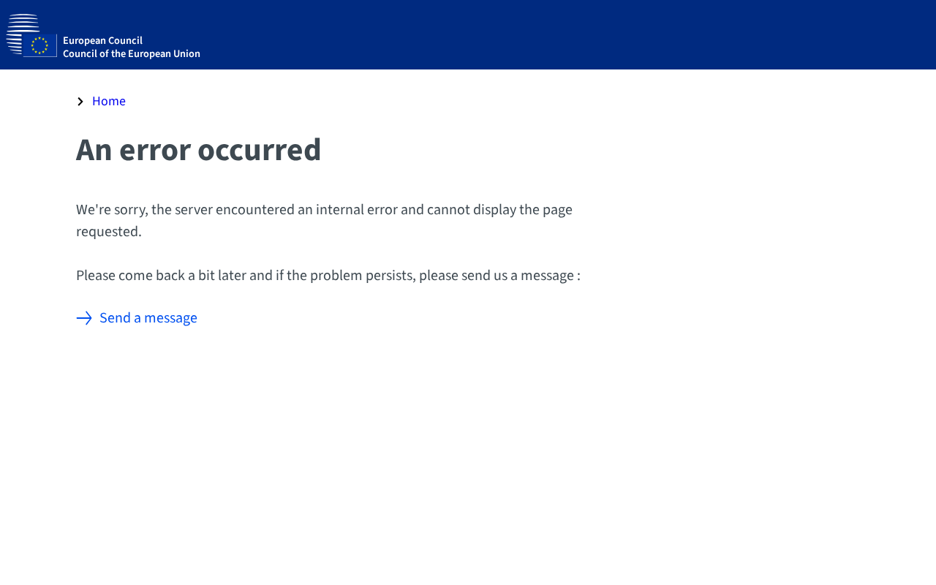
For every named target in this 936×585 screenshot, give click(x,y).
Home (109, 101)
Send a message (148, 318)
